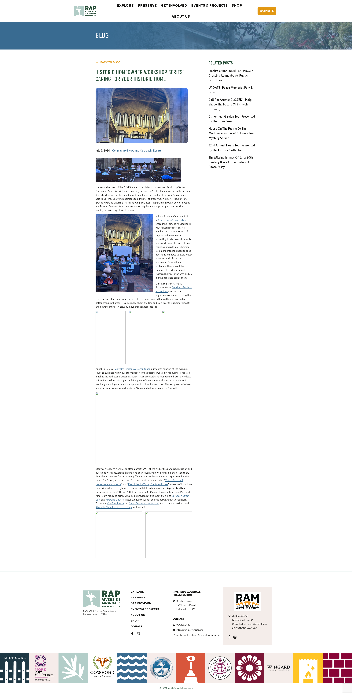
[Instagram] (138, 633)
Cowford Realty (115, 503)
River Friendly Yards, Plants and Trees (148, 484)
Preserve (138, 597)
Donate (136, 626)
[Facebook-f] (132, 633)
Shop (135, 620)
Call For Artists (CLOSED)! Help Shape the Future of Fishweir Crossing (230, 104)
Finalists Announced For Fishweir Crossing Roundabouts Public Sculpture (231, 75)
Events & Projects (145, 609)
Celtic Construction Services (144, 503)
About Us (138, 615)
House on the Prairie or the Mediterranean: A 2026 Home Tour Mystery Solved (232, 133)
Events (157, 150)
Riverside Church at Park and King (114, 507)
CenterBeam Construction (172, 220)
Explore (137, 591)
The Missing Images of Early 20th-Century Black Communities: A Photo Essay (231, 162)
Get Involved (141, 603)
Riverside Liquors (115, 499)
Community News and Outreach (132, 150)
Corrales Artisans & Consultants (132, 369)
